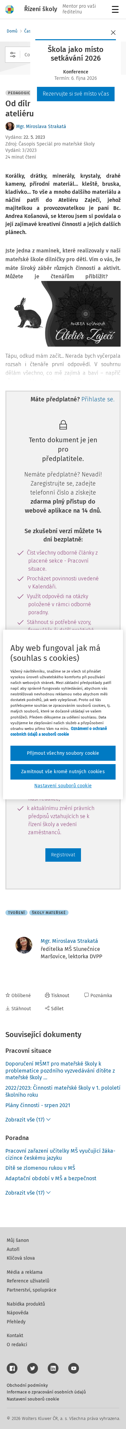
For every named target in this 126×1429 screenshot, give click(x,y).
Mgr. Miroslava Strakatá (41, 126)
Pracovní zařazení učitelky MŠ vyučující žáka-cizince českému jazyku (60, 1154)
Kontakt (15, 1335)
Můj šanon (18, 1240)
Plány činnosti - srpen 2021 (37, 1105)
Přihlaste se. (98, 399)
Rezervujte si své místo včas (76, 94)
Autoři (13, 1249)
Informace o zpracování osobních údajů (46, 1391)
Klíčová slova (21, 1258)
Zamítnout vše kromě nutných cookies (63, 772)
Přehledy (16, 1322)
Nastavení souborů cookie (33, 1399)
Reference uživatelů (28, 1281)
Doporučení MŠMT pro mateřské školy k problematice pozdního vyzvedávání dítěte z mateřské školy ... (60, 1071)
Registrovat (63, 855)
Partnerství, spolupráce (31, 1290)
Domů (12, 31)
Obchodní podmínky (27, 1385)
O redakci (17, 1345)
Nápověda (18, 1313)
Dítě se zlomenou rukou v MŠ (40, 1168)
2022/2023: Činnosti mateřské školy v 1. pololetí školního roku (63, 1091)
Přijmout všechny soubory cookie (63, 753)
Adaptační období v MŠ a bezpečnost (50, 1178)
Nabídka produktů (26, 1304)
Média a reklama (25, 1272)
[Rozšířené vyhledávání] (12, 54)
